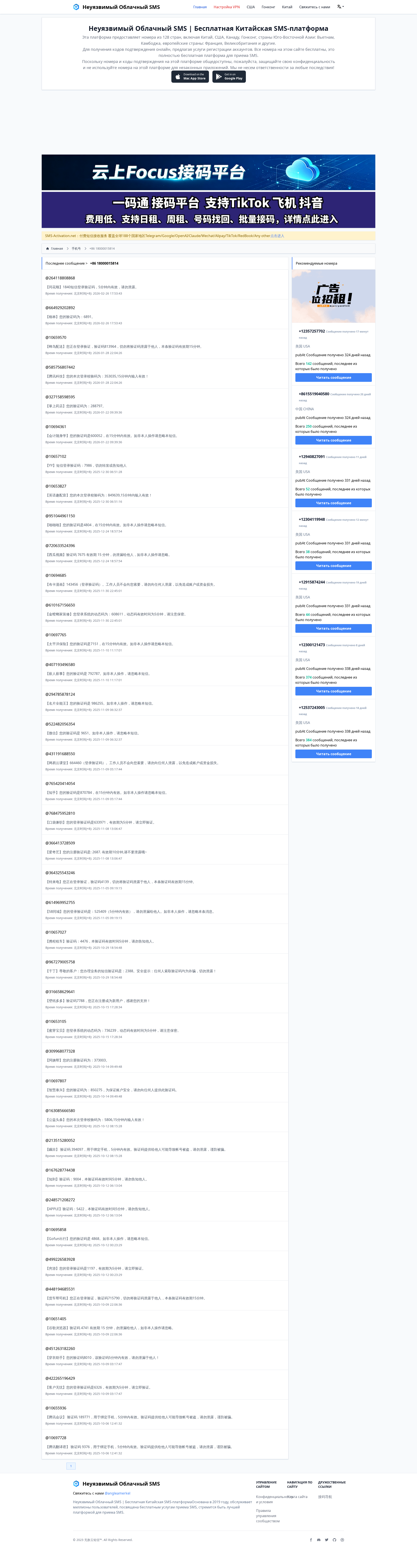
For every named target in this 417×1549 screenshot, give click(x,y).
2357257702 (312, 331)
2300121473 (312, 644)
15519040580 (314, 393)
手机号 (76, 248)
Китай (287, 7)
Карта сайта (297, 1496)
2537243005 (312, 707)
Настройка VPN (227, 7)
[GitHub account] (334, 1540)
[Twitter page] (326, 1540)
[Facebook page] (311, 1540)
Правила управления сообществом (268, 1515)
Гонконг (268, 7)
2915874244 (312, 582)
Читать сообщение (333, 377)
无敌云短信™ (93, 1540)
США (251, 7)
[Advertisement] (208, 122)
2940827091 (312, 456)
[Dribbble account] (342, 1540)
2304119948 (312, 519)
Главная (200, 7)
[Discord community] (319, 1540)
